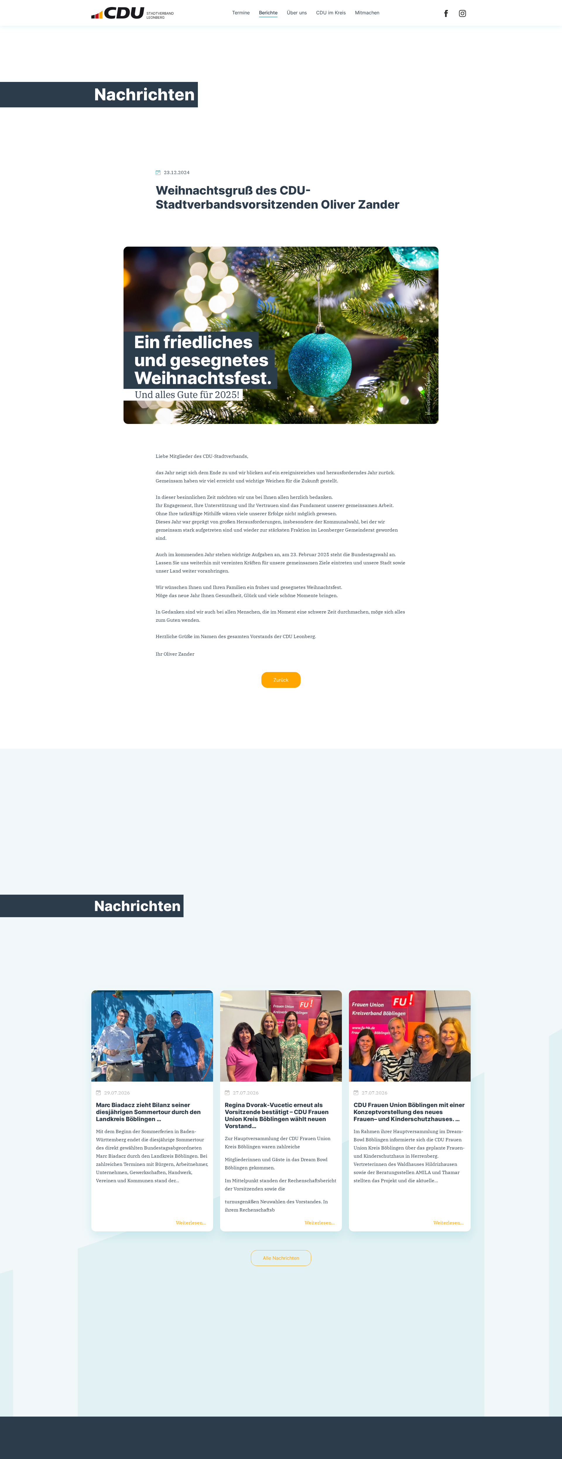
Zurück (281, 680)
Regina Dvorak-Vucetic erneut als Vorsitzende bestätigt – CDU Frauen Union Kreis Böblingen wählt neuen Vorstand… (277, 1115)
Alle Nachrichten (281, 1258)
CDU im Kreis (331, 13)
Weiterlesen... (191, 1223)
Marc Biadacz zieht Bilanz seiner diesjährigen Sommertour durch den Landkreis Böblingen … (148, 1112)
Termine (241, 13)
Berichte (268, 13)
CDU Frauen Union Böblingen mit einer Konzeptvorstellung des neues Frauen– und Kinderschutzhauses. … (409, 1112)
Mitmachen (367, 13)
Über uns (297, 13)
